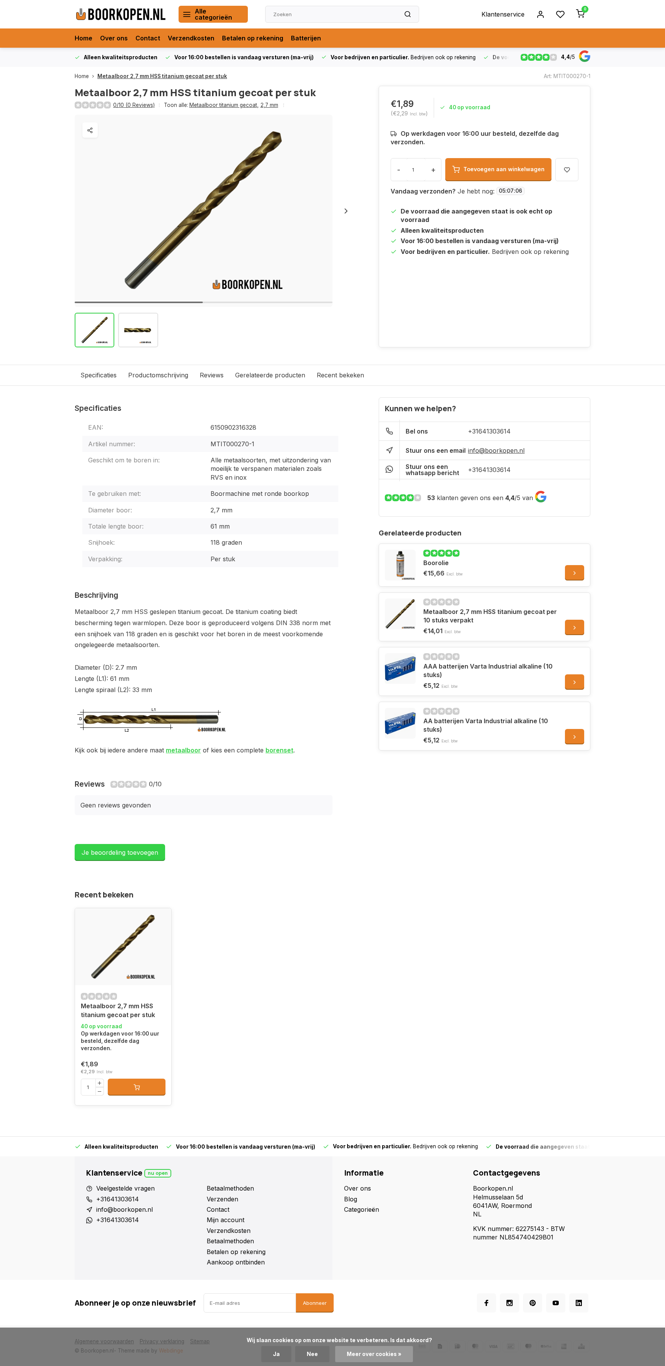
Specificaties (98, 375)
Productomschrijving (158, 375)
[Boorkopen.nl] (121, 14)
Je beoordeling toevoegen (120, 852)
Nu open (158, 1173)
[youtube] (555, 1303)
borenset (279, 750)
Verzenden (222, 1199)
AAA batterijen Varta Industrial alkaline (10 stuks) (488, 670)
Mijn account (225, 1220)
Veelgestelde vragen (125, 1188)
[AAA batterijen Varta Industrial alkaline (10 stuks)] (400, 668)
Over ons (114, 38)
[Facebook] (486, 1303)
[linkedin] (578, 1303)
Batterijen (306, 38)
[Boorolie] (400, 565)
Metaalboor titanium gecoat (224, 105)
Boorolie (436, 563)
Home (83, 38)
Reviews (212, 375)
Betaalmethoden (230, 1188)
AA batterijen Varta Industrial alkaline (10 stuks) (485, 725)
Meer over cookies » (374, 1354)
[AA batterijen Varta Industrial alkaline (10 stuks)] (400, 723)
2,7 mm (269, 105)
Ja (276, 1354)
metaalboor (183, 750)
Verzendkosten (191, 38)
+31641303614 (489, 431)
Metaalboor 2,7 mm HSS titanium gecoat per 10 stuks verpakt (490, 616)
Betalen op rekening (252, 38)
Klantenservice (503, 14)
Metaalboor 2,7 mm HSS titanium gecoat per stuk (162, 76)
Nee (312, 1354)
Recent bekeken (340, 375)
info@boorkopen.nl (496, 450)
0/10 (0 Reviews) (134, 105)
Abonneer (315, 1303)
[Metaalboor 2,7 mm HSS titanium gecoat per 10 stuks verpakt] (400, 614)
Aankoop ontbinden (236, 1262)
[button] (346, 210)
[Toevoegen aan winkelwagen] (136, 1087)
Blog (350, 1199)
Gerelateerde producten (270, 375)
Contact (147, 38)
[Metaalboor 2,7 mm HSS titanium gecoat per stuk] (123, 946)
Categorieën (361, 1209)
